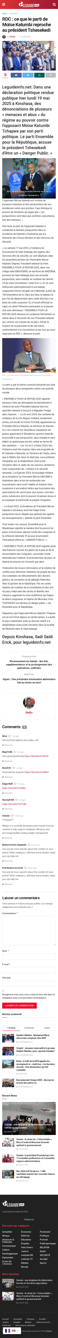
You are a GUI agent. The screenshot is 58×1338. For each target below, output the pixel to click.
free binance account (12, 868)
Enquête (25, 1243)
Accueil (5, 1319)
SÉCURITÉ (45, 1255)
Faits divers (27, 1247)
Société (43, 1259)
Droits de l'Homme (7, 1262)
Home (4, 14)
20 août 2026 (23, 1165)
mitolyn (6, 816)
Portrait (44, 1239)
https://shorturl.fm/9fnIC (37, 756)
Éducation (26, 1239)
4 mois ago (35, 845)
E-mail (6, 964)
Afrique (6, 1236)
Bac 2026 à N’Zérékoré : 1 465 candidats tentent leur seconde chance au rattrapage (35, 1174)
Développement (10, 1254)
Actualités (14, 14)
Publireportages (48, 1243)
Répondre (8, 745)
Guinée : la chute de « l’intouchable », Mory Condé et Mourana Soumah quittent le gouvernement (34, 1142)
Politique (44, 1236)
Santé (43, 1251)
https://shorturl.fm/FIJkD (14, 804)
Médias (25, 1263)
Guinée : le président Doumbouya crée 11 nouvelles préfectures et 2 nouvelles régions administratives (35, 1158)
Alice (4, 736)
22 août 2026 (11, 1132)
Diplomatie (7, 1257)
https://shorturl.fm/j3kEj (13, 788)
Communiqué (9, 1246)
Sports (43, 1263)
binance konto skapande (14, 845)
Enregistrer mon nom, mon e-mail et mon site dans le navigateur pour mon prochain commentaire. (28, 996)
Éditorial (25, 1236)
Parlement (45, 1232)
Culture (6, 1250)
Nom (5, 950)
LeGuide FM (27, 1255)
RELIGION (44, 1247)
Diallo (12, 36)
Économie (26, 1232)
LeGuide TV (27, 1259)
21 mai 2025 (25, 36)
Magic (49, 1331)
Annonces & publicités (8, 1240)
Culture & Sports (43, 1322)
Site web (6, 978)
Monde (24, 1267)
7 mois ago (18, 816)
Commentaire (10, 913)
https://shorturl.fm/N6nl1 (37, 772)
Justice (24, 1251)
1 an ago (15, 736)
